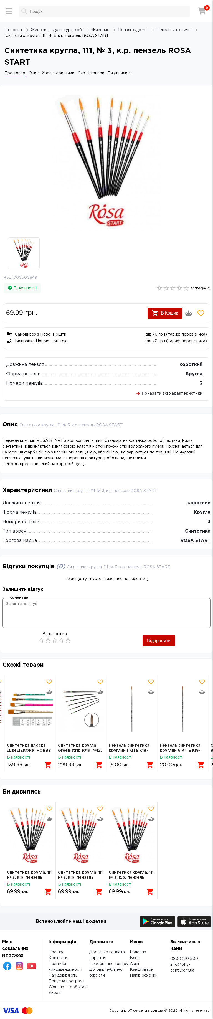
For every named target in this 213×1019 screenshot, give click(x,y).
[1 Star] (41, 640)
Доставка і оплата (107, 952)
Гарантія (97, 958)
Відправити (159, 640)
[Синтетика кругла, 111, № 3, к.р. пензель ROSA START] (30, 836)
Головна (138, 952)
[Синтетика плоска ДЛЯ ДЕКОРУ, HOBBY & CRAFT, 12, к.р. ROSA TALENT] (30, 709)
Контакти (58, 958)
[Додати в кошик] (48, 765)
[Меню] (9, 11)
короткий (190, 365)
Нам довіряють (63, 975)
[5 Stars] (68, 640)
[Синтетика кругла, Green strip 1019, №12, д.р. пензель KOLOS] (81, 709)
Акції (134, 963)
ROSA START (196, 541)
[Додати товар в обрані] (201, 313)
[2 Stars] (48, 640)
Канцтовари (141, 969)
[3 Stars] (54, 640)
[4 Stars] (61, 640)
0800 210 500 (184, 958)
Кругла (194, 374)
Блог (134, 958)
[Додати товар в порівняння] (188, 313)
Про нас (56, 952)
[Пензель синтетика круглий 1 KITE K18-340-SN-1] (132, 709)
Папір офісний (144, 975)
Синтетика (198, 531)
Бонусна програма (67, 981)
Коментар (18, 597)
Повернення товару (108, 963)
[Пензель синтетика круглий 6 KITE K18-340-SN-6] (183, 709)
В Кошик (169, 313)
